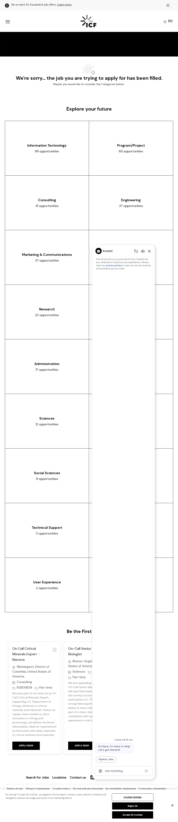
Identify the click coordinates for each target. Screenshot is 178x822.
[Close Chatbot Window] (149, 251)
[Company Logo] (88, 21)
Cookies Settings (132, 797)
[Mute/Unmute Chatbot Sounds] (142, 251)
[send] (147, 771)
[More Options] (100, 771)
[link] (37, 777)
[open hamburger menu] (8, 21)
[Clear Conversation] (136, 251)
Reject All (132, 805)
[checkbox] (54, 649)
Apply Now (29, 745)
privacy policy (114, 265)
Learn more (64, 4)
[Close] (172, 805)
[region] (123, 510)
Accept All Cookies (133, 814)
